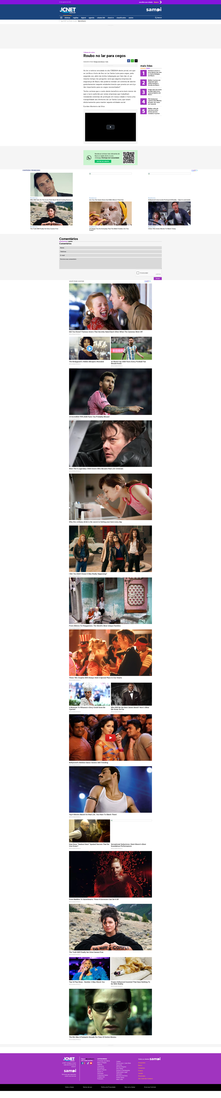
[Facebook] (128, 60)
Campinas (141, 1068)
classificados (121, 18)
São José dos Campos (145, 1078)
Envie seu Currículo (150, 1087)
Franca (140, 1070)
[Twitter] (136, 60)
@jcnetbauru (90, 1059)
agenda (91, 18)
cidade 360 (101, 18)
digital (83, 18)
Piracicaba (141, 1076)
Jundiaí (140, 1073)
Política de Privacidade (108, 1087)
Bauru (140, 1065)
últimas (67, 18)
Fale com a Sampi (129, 1087)
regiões (75, 18)
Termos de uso (87, 1087)
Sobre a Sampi (69, 1087)
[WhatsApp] (132, 60)
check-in (111, 18)
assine (131, 18)
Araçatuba (141, 1063)
